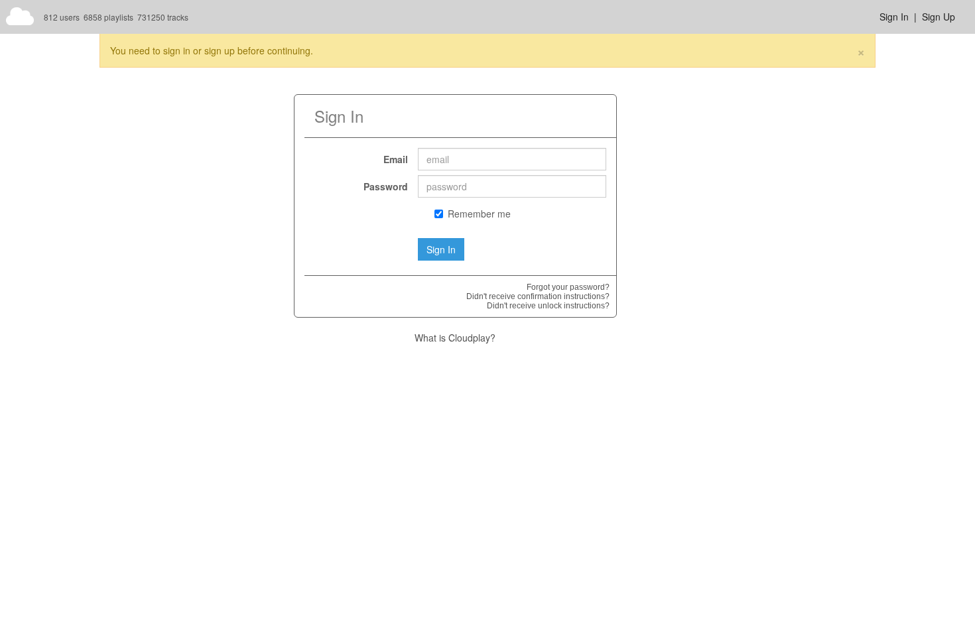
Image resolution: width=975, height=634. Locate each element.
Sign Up (938, 16)
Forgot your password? (568, 287)
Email (395, 159)
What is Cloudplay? (455, 337)
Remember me (479, 213)
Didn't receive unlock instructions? (548, 305)
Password (385, 186)
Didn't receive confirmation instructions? (538, 296)
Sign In (894, 16)
